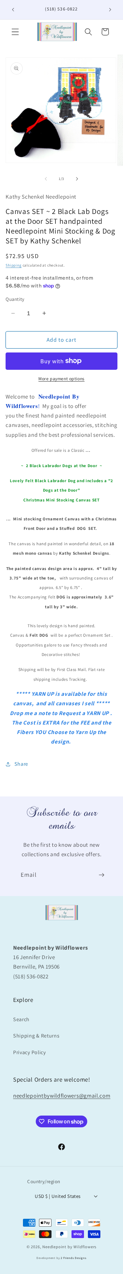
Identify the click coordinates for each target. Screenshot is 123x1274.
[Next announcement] (110, 9)
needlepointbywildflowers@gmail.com (61, 1095)
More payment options (61, 379)
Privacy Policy (29, 1052)
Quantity (15, 299)
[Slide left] (46, 179)
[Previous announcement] (13, 9)
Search (21, 1019)
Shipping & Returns (36, 1035)
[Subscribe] (101, 874)
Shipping (13, 265)
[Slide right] (77, 179)
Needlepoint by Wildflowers (69, 1247)
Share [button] (21, 763)
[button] (15, 32)
